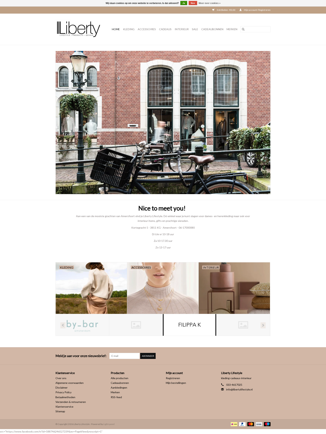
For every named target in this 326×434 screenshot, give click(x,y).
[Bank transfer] (258, 423)
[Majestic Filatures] (189, 325)
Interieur (182, 29)
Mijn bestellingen (176, 382)
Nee (193, 3)
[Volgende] (263, 325)
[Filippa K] (136, 325)
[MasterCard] (250, 423)
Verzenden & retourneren (70, 401)
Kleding (129, 29)
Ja (183, 3)
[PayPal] (242, 423)
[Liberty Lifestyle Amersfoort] (79, 29)
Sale (195, 29)
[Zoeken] (243, 29)
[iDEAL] (233, 423)
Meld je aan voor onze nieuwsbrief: (81, 356)
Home (116, 29)
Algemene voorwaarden (69, 382)
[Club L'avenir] (82, 325)
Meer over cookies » (210, 3)
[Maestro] (267, 423)
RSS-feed (116, 397)
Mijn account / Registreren (257, 9)
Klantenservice (64, 406)
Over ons (60, 378)
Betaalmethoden (65, 397)
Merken (232, 29)
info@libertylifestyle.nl (239, 389)
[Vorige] (62, 325)
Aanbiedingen (119, 387)
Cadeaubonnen (212, 29)
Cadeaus (165, 29)
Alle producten (119, 378)
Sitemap (60, 411)
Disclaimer (61, 387)
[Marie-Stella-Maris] (243, 325)
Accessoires (147, 29)
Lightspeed (109, 424)
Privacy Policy (63, 392)
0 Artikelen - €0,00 (226, 9)
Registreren (173, 378)
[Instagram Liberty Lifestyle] (267, 356)
